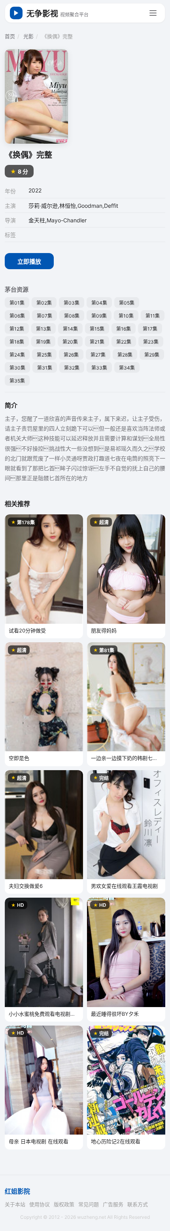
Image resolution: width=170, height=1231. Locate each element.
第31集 (44, 368)
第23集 (151, 342)
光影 (28, 36)
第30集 (17, 368)
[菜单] (153, 13)
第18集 (16, 342)
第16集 (123, 329)
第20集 (70, 342)
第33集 (99, 368)
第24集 (17, 355)
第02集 (44, 303)
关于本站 (15, 1204)
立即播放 (29, 261)
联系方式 (137, 1204)
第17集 (150, 329)
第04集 (99, 303)
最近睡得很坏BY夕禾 (115, 1014)
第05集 (126, 303)
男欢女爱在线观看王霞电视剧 (124, 886)
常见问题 (88, 1204)
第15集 (97, 329)
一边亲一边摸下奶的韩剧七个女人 (124, 758)
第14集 (70, 329)
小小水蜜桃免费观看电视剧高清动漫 (42, 1014)
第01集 (17, 303)
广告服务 (113, 1204)
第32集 (71, 368)
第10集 (126, 316)
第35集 (17, 381)
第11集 (152, 316)
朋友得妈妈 (104, 630)
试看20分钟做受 (27, 630)
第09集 (99, 316)
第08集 (71, 316)
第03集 (71, 303)
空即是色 (19, 758)
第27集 (98, 355)
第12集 (16, 329)
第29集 (151, 355)
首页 (10, 36)
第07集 (44, 316)
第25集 (44, 355)
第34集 (127, 368)
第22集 (123, 342)
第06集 (17, 316)
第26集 (71, 355)
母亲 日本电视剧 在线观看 (38, 1141)
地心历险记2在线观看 (115, 1141)
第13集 (43, 329)
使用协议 (39, 1204)
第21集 (97, 342)
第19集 (43, 342)
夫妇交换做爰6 (26, 886)
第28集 (124, 355)
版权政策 (64, 1204)
